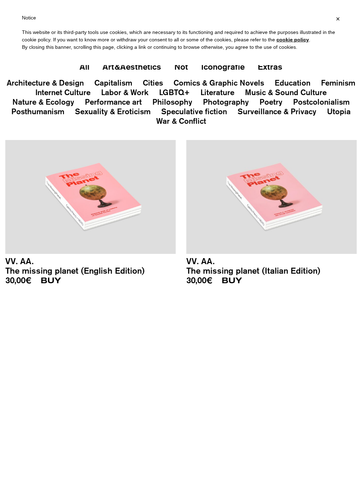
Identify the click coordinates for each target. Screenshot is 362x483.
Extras (270, 66)
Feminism (338, 82)
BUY (51, 281)
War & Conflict (181, 121)
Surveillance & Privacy (277, 111)
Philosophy (172, 101)
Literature (217, 92)
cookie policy (292, 39)
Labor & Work (124, 92)
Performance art (113, 101)
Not (181, 66)
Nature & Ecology (43, 101)
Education (292, 82)
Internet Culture (62, 92)
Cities (153, 82)
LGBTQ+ (174, 92)
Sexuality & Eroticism (113, 111)
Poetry (270, 101)
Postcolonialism (321, 101)
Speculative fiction (194, 111)
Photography (226, 101)
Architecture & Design (45, 82)
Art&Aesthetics (132, 66)
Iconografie (223, 66)
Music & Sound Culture (286, 92)
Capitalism (113, 82)
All (84, 66)
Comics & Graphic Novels (219, 82)
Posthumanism (37, 111)
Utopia (339, 111)
